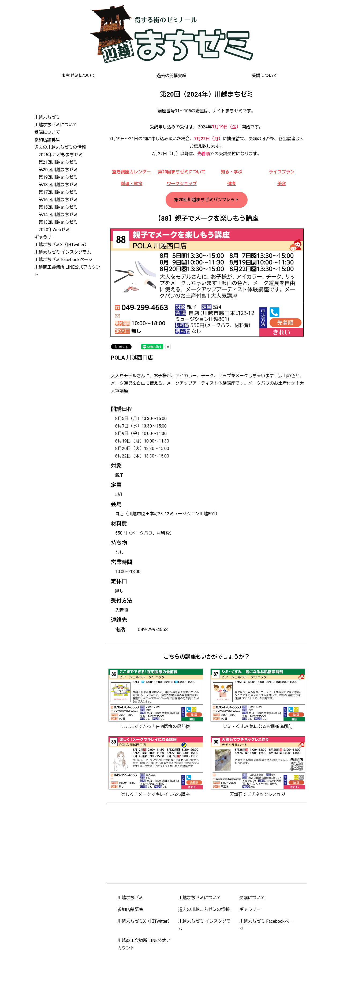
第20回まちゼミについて (182, 171)
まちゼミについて (78, 75)
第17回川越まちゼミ (58, 192)
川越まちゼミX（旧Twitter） (61, 244)
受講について (264, 75)
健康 (231, 183)
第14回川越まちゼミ (58, 214)
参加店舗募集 (47, 139)
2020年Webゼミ (54, 229)
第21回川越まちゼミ (58, 162)
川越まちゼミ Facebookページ (63, 259)
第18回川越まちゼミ (58, 184)
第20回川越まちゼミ (58, 169)
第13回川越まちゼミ (58, 222)
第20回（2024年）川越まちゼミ (206, 94)
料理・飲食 (131, 183)
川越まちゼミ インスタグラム (62, 252)
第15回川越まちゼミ (58, 207)
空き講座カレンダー (131, 171)
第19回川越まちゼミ (58, 177)
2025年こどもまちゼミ (61, 154)
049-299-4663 (153, 629)
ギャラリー (45, 237)
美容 (281, 183)
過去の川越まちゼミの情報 (60, 147)
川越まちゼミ (47, 117)
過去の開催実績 (171, 75)
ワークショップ (182, 183)
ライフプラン (281, 171)
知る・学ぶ (231, 171)
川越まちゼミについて (55, 124)
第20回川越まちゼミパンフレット (206, 199)
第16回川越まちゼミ (58, 199)
